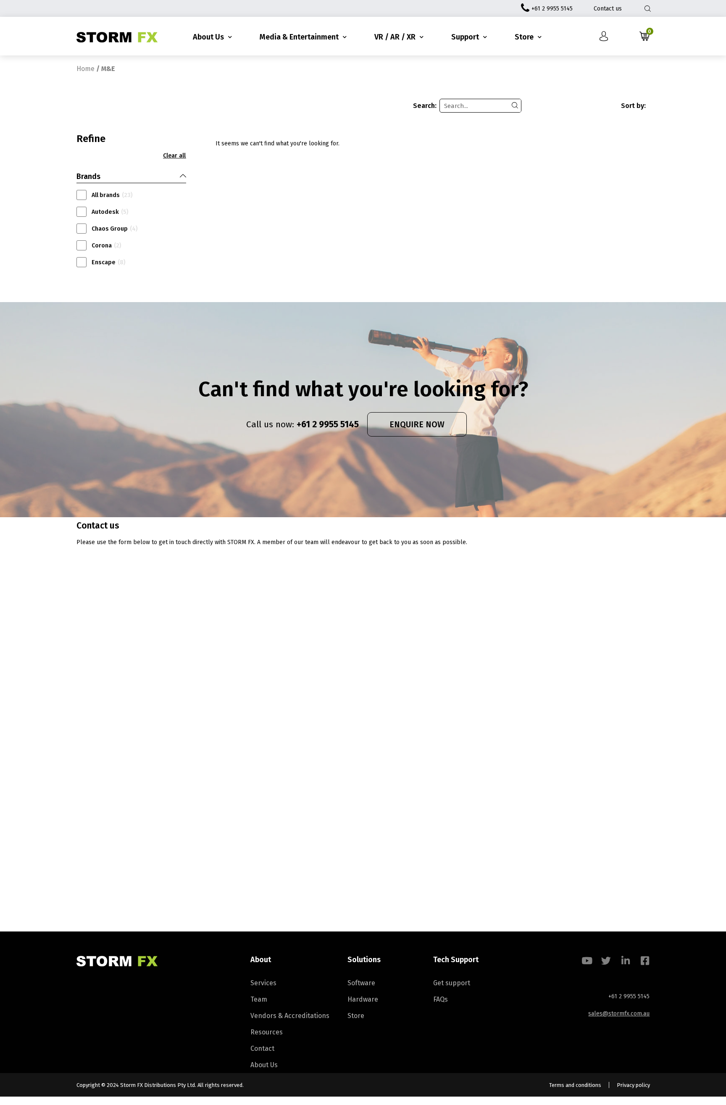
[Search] (514, 105)
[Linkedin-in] (625, 961)
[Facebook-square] (645, 961)
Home (85, 69)
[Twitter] (606, 961)
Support (465, 37)
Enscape (109, 262)
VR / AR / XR (395, 37)
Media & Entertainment (299, 37)
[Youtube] (587, 961)
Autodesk (110, 212)
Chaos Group (115, 228)
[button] (174, 156)
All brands (112, 195)
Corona (106, 245)
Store (524, 37)
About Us (208, 37)
